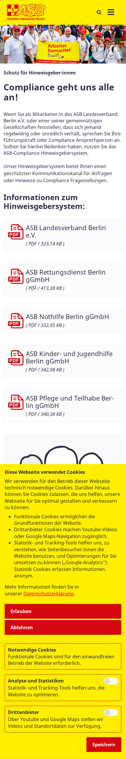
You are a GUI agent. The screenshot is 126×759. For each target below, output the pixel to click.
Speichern (103, 744)
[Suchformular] (99, 12)
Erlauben (21, 611)
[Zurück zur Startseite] (26, 12)
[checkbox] (111, 681)
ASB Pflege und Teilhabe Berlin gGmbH (70, 401)
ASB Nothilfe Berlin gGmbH (67, 316)
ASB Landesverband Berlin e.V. (66, 231)
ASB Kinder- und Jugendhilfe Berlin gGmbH (69, 357)
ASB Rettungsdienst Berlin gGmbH (66, 276)
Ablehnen (22, 627)
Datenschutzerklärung (48, 593)
